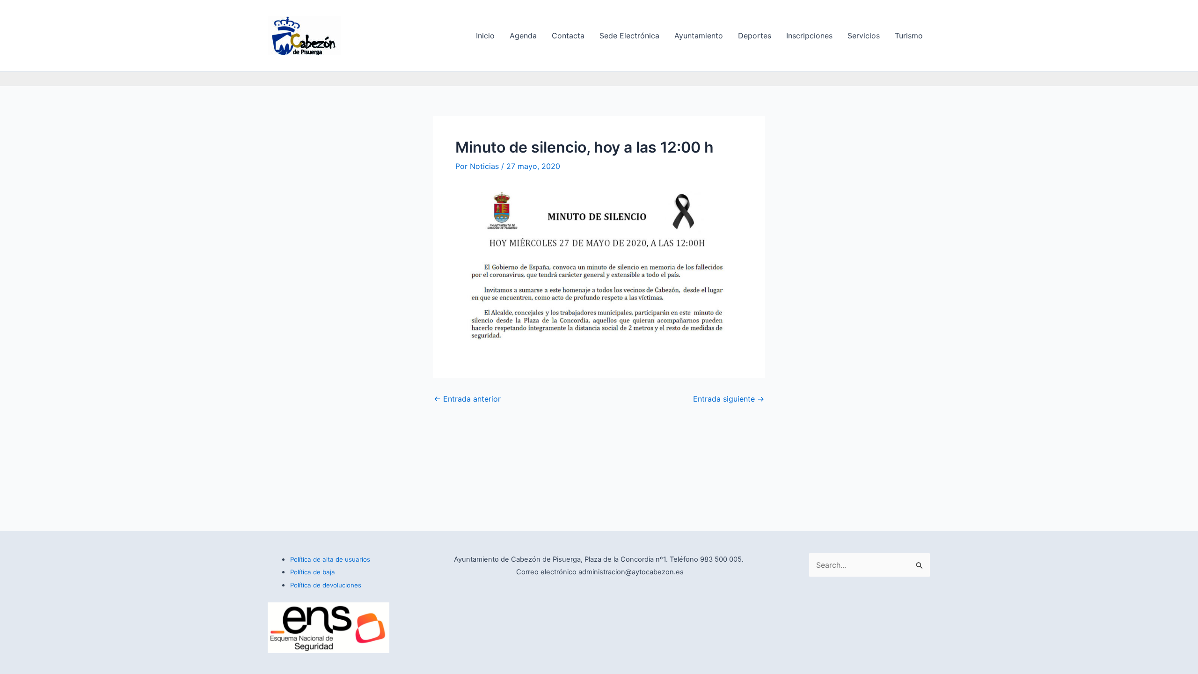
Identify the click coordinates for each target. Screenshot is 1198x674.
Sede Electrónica (629, 35)
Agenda (523, 35)
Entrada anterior (467, 399)
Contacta (568, 35)
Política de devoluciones (325, 585)
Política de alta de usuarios (330, 559)
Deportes (754, 35)
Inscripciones (809, 35)
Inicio (485, 35)
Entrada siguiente (728, 399)
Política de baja (312, 572)
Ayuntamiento (698, 35)
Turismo (909, 35)
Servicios (863, 35)
